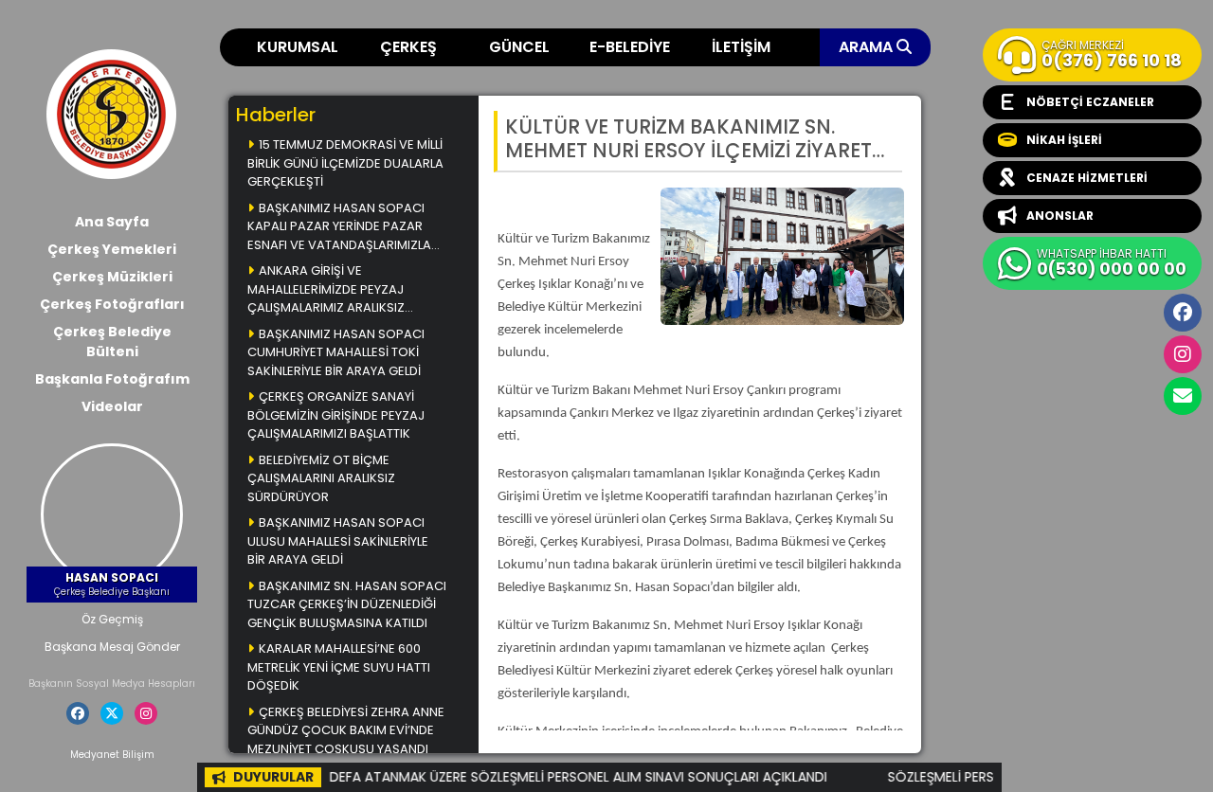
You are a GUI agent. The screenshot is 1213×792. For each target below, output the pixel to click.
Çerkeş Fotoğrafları (112, 304)
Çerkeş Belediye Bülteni (112, 341)
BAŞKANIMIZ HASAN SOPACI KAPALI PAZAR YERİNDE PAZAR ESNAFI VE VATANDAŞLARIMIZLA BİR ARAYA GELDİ (339, 228)
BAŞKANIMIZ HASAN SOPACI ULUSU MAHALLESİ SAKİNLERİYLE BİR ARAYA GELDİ (337, 540)
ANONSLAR (1060, 215)
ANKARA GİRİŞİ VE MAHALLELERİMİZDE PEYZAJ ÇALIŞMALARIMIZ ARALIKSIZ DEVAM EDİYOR (326, 290)
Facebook (1183, 313)
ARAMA (867, 47)
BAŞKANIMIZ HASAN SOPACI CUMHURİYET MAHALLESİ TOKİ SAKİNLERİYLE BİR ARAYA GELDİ (336, 352)
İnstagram (1183, 354)
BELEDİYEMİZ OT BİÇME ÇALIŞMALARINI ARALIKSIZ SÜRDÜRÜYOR (321, 478)
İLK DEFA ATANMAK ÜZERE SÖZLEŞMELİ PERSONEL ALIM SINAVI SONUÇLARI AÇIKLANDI (551, 776)
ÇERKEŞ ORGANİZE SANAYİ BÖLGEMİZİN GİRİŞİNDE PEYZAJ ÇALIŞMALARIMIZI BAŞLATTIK (336, 414)
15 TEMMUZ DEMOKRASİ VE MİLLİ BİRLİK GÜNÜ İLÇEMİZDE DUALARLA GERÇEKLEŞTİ (345, 162)
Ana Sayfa (112, 221)
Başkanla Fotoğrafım (112, 378)
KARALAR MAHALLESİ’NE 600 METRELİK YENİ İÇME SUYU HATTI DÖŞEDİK (338, 666)
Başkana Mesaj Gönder (112, 647)
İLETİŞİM (741, 47)
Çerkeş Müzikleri (112, 276)
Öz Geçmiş (112, 619)
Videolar (112, 406)
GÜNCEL (519, 47)
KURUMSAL (297, 47)
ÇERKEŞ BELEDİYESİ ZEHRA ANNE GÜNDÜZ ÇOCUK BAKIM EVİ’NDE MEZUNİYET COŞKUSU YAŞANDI (345, 730)
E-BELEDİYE (629, 47)
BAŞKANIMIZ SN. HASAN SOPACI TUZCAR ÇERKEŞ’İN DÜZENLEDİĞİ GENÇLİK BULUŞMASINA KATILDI (346, 604)
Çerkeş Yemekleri (111, 249)
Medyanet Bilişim (112, 754)
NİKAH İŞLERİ (1064, 140)
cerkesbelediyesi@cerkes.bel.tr (1183, 396)
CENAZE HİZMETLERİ (1087, 178)
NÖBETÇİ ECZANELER (1090, 102)
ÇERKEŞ (408, 47)
